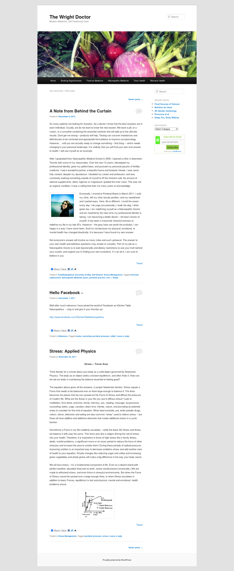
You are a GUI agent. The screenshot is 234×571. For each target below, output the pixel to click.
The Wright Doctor (70, 16)
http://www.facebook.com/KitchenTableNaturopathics (77, 317)
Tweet (139, 263)
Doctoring (79, 274)
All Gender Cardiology (166, 110)
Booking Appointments (71, 80)
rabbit (113, 336)
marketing (87, 336)
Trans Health (139, 80)
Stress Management (113, 274)
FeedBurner (177, 151)
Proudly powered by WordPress (117, 559)
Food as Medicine (95, 80)
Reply (114, 277)
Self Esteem (97, 274)
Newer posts (135, 99)
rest (108, 277)
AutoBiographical (66, 274)
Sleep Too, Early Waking (167, 117)
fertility (88, 274)
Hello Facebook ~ (66, 292)
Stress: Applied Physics (73, 351)
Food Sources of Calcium (167, 103)
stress (105, 536)
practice (101, 277)
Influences (62, 336)
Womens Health (157, 80)
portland (93, 277)
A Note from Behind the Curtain (80, 111)
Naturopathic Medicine (118, 80)
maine (79, 336)
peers (86, 277)
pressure (105, 336)
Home (53, 80)
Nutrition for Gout (163, 107)
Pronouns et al (162, 114)
